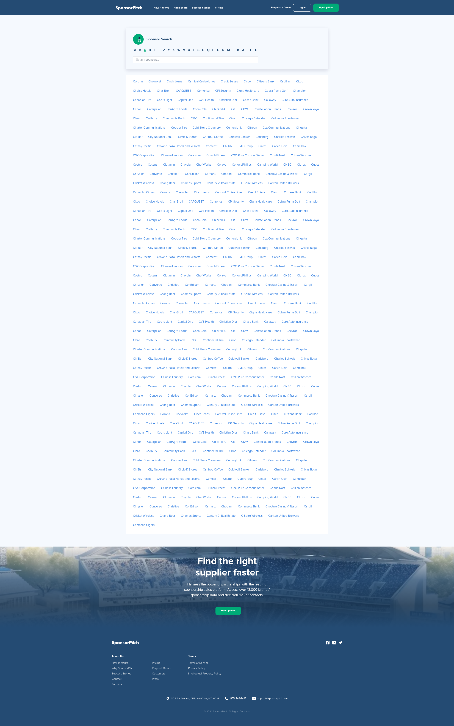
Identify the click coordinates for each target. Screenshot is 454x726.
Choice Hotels (142, 90)
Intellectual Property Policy (204, 673)
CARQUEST (183, 90)
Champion (299, 90)
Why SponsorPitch (123, 668)
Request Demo (161, 668)
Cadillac (285, 81)
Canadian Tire (142, 100)
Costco (137, 164)
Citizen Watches (301, 155)
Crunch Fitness (216, 155)
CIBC (194, 118)
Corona (138, 81)
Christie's (173, 174)
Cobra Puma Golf (276, 90)
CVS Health (206, 100)
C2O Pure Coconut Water (247, 155)
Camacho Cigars (144, 192)
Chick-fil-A (219, 109)
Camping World (267, 164)
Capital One (185, 100)
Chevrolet (154, 81)
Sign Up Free (326, 7)
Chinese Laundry (172, 155)
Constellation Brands (267, 109)
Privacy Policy (196, 668)
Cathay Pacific (142, 146)
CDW (244, 109)
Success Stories (201, 7)
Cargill (308, 174)
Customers (158, 673)
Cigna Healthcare (248, 90)
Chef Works (203, 164)
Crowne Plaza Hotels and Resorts (178, 146)
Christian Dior (228, 100)
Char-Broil (163, 90)
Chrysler (138, 174)
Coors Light (164, 100)
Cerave (221, 164)
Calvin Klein (279, 146)
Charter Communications (149, 127)
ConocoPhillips (242, 164)
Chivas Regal (309, 137)
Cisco (247, 81)
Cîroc (232, 118)
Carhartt (210, 174)
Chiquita (301, 127)
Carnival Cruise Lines (201, 81)
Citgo (299, 81)
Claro (136, 118)
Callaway (270, 100)
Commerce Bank (249, 174)
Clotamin (169, 164)
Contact (116, 678)
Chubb (227, 146)
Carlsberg (262, 137)
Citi (233, 109)
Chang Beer (167, 183)
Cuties (315, 164)
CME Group (245, 146)
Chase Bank (251, 100)
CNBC (287, 164)
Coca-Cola (200, 109)
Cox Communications (276, 127)
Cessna (152, 164)
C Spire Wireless (252, 183)
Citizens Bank (265, 81)
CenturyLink (234, 127)
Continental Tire (213, 118)
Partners (117, 684)
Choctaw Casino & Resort (281, 174)
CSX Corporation (144, 155)
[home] (129, 7)
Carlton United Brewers (283, 183)
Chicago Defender (254, 118)
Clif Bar (138, 137)
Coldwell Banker (239, 137)
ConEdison (192, 174)
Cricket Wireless (143, 183)
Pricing (219, 7)
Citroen (252, 127)
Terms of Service (198, 663)
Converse (156, 174)
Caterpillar (154, 109)
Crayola (186, 164)
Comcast (211, 146)
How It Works (161, 7)
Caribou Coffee (213, 137)
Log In (302, 7)
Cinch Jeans (174, 81)
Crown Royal (311, 109)
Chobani (226, 174)
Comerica (203, 90)
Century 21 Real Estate (221, 183)
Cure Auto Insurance (295, 100)
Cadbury (151, 118)
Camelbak (299, 146)
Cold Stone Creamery (207, 127)
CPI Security (223, 90)
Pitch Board (181, 7)
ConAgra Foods (177, 109)
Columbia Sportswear (285, 118)
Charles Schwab (284, 137)
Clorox (301, 164)
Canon (137, 109)
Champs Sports (191, 183)
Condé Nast (277, 155)
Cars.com (194, 155)
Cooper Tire (179, 127)
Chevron (292, 109)
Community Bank (174, 118)
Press (155, 678)
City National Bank (160, 137)
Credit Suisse (229, 81)
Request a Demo (281, 7)
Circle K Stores (187, 137)
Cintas (262, 146)
